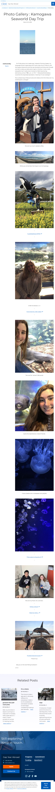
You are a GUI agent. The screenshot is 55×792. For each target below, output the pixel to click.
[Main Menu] (53, 4)
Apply (11, 766)
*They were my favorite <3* (34, 557)
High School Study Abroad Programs (16, 7)
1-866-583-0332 (8, 760)
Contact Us (11, 771)
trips (40, 702)
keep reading (7, 723)
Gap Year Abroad (11, 757)
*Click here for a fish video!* (34, 311)
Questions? (38, 760)
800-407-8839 (30, 771)
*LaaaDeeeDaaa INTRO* (34, 233)
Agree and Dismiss (45, 785)
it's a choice (25, 689)
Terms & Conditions (21, 788)
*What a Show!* (34, 606)
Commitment (40, 757)
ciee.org (4, 0)
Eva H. (7, 66)
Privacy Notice (9, 788)
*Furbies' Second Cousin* (34, 655)
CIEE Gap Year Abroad (30, 7)
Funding (28, 760)
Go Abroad (4, 7)
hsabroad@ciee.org (9, 762)
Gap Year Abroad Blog (41, 7)
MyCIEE (26, 765)
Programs (28, 757)
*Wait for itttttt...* (34, 612)
